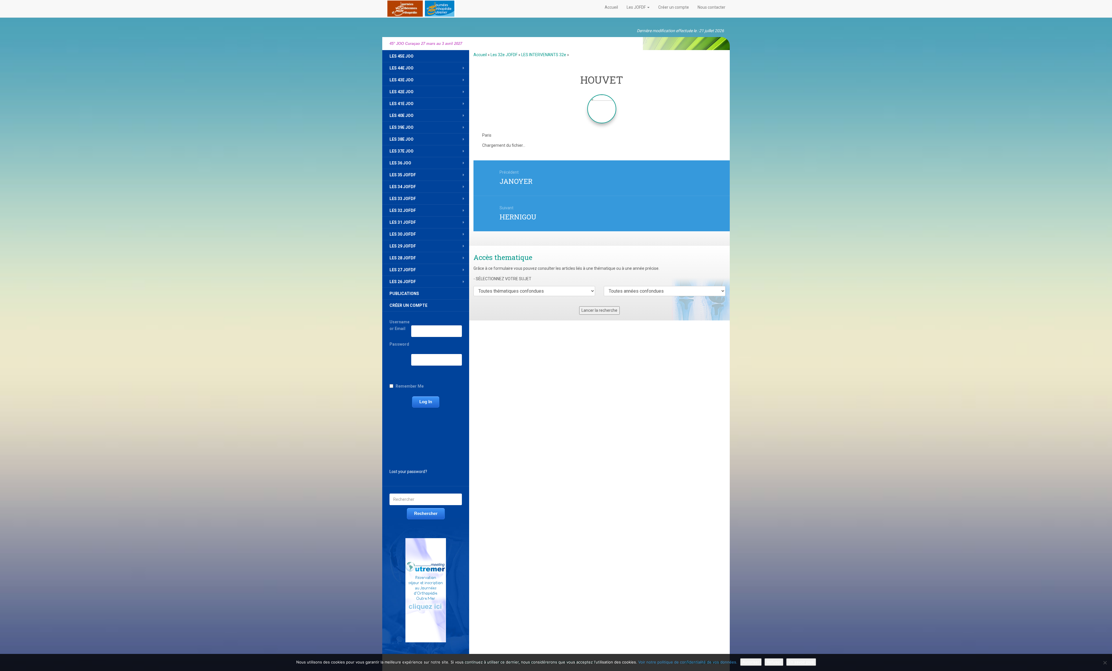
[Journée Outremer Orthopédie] (421, 7)
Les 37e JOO (401, 151)
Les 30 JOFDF (402, 234)
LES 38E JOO (401, 139)
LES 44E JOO (401, 68)
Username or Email (399, 325)
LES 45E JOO (401, 56)
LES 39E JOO (401, 127)
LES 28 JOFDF (402, 258)
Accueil (611, 7)
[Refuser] (1105, 663)
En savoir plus (801, 662)
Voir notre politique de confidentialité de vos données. (687, 662)
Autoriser (750, 662)
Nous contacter (711, 7)
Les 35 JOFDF (402, 175)
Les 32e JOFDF (504, 54)
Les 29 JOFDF (402, 246)
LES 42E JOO (401, 91)
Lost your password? (408, 471)
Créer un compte (673, 7)
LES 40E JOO (401, 115)
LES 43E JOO (401, 80)
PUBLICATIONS (404, 293)
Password (399, 344)
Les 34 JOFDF (402, 186)
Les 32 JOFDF (402, 210)
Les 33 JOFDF (402, 198)
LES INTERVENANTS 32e (543, 54)
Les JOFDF (637, 7)
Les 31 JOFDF (402, 222)
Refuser (774, 662)
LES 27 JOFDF (402, 269)
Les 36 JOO (400, 163)
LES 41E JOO (401, 103)
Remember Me (410, 386)
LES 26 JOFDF (402, 281)
